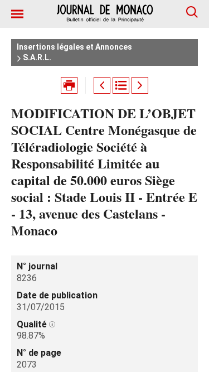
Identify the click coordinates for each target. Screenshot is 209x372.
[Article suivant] (140, 85)
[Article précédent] (102, 85)
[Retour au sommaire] (121, 85)
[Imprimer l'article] (69, 85)
